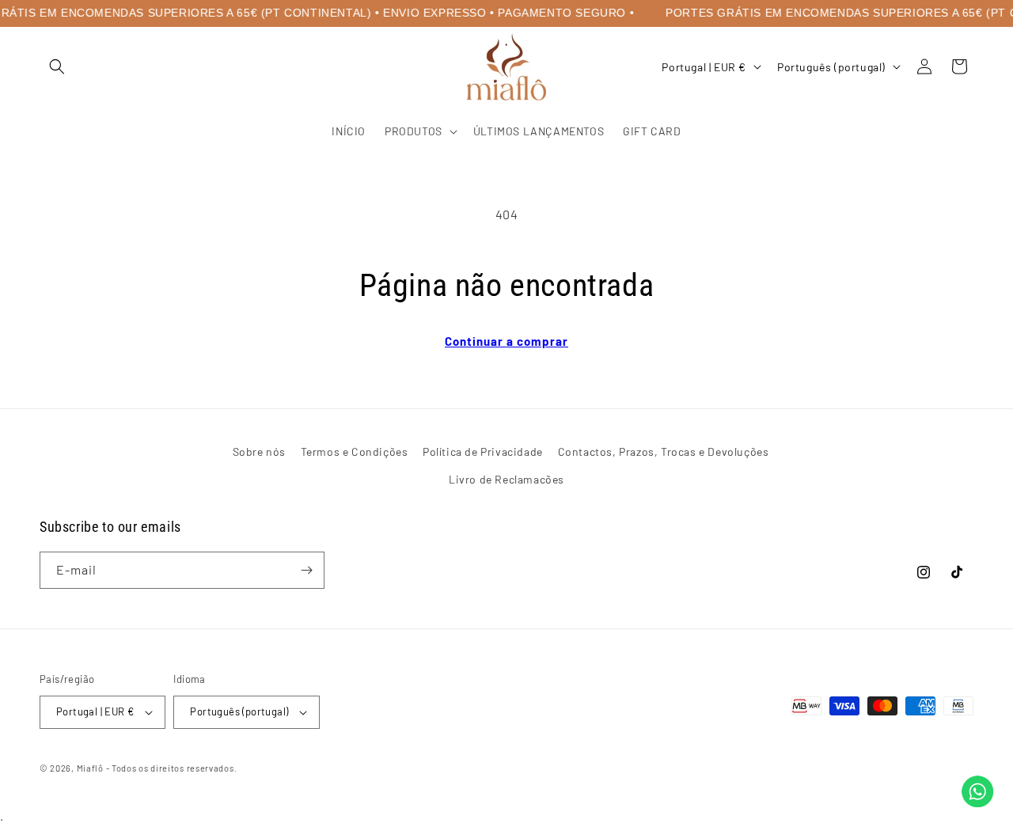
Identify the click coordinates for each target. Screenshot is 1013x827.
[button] (57, 66)
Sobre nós (259, 451)
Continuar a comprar (506, 341)
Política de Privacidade (483, 451)
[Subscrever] (306, 570)
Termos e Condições (354, 451)
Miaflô (90, 768)
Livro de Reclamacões (506, 479)
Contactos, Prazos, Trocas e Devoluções (663, 451)
